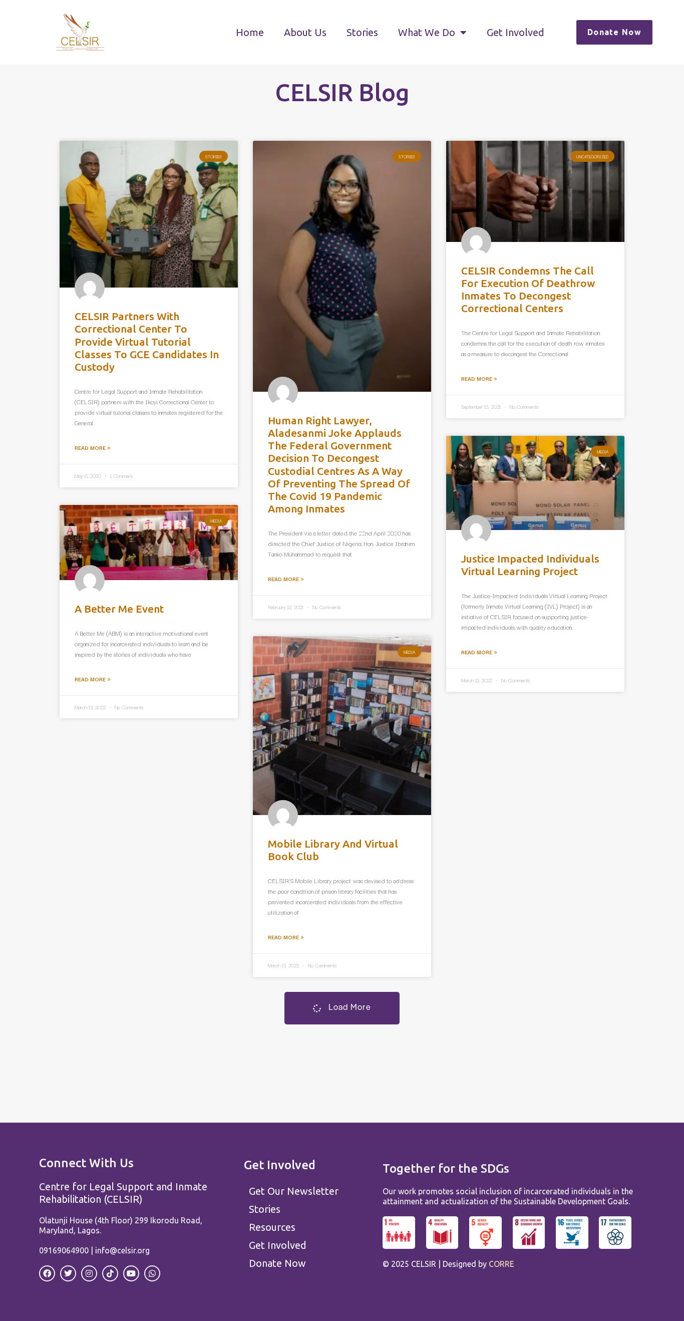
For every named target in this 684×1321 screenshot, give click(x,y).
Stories (362, 32)
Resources (272, 1227)
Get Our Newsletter (293, 1191)
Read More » (93, 447)
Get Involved (515, 32)
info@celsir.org (122, 1250)
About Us (305, 32)
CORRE (501, 1263)
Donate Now (277, 1263)
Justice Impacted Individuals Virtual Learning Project (530, 565)
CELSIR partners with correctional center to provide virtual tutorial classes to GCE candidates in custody (147, 341)
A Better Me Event (119, 609)
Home (250, 32)
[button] (342, 1008)
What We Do (426, 32)
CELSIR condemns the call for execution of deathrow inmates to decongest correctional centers (528, 290)
